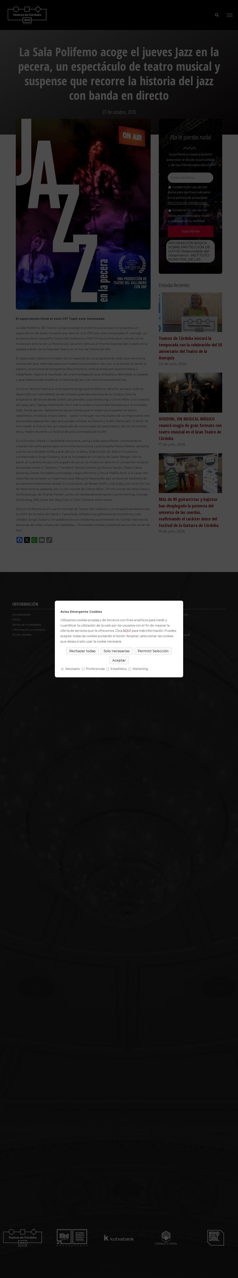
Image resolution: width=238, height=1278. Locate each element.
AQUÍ (127, 630)
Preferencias (95, 669)
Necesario (72, 669)
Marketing (140, 669)
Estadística (118, 669)
